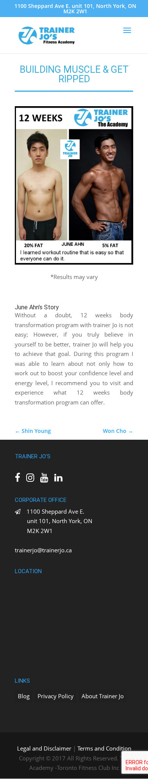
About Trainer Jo (103, 696)
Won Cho (118, 430)
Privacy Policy (56, 696)
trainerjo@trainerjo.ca (43, 550)
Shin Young (33, 430)
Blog (24, 696)
